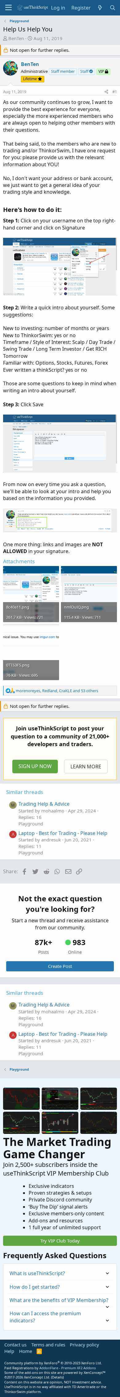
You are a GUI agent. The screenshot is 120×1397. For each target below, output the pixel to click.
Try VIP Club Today (60, 1241)
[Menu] (8, 7)
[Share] (106, 91)
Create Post (60, 966)
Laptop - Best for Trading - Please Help (62, 833)
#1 (114, 91)
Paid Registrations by (50, 1368)
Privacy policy (84, 1344)
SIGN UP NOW (35, 766)
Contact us (15, 1344)
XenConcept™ (95, 1372)
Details (57, 1377)
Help (9, 1351)
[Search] (112, 8)
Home (25, 1351)
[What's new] (100, 8)
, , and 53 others (57, 690)
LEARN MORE (85, 766)
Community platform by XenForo (53, 1363)
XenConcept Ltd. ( (38, 1377)
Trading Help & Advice (44, 803)
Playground (30, 823)
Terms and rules (48, 1344)
